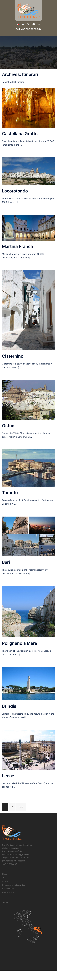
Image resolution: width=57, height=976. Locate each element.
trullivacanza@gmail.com (19, 854)
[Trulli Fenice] (28, 10)
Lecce (8, 775)
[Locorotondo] (28, 171)
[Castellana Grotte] (28, 107)
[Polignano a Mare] (28, 611)
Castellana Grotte (20, 133)
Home (4, 874)
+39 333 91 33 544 (20, 857)
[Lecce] (28, 749)
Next (21, 807)
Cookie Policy (8, 892)
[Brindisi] (28, 683)
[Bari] (28, 536)
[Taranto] (28, 467)
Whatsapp (8, 861)
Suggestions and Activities (13, 885)
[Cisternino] (28, 310)
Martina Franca (17, 246)
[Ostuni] (28, 399)
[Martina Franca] (28, 227)
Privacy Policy (8, 889)
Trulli (4, 877)
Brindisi (9, 706)
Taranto (10, 492)
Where (5, 881)
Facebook (21, 861)
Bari (6, 562)
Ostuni (9, 425)
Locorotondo (15, 191)
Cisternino (12, 356)
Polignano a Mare (19, 643)
